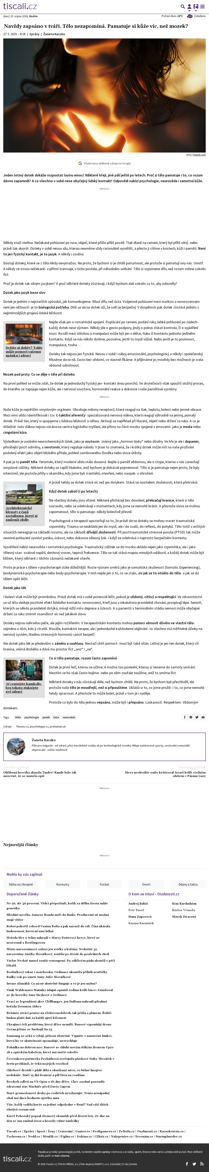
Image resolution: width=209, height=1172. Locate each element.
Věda (18, 717)
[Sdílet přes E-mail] (203, 717)
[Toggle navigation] (202, 6)
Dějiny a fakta (188, 884)
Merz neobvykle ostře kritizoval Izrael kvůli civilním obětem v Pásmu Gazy (165, 774)
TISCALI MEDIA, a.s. (68, 1164)
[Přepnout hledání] (183, 6)
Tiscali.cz (14, 1131)
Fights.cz (67, 1136)
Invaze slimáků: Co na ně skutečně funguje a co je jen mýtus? (52, 984)
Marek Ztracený (184, 917)
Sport (41, 1131)
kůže (56, 717)
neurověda (69, 717)
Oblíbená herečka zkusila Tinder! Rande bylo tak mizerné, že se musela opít (39, 774)
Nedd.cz (34, 1136)
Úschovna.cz (16, 1136)
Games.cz (82, 1131)
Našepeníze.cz (122, 1136)
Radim (33, 16)
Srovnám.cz (144, 1136)
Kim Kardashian (184, 904)
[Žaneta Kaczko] (16, 746)
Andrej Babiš (138, 904)
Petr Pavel (136, 910)
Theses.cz (22, 726)
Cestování (65, 1131)
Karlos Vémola (183, 910)
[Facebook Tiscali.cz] (187, 1164)
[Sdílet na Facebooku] (184, 717)
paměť (46, 717)
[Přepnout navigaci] (189, 6)
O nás (125, 1164)
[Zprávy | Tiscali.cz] (20, 6)
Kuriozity (62, 884)
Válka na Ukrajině (21, 884)
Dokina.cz (84, 1136)
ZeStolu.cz (127, 1131)
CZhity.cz (101, 1136)
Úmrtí (146, 884)
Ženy (51, 1131)
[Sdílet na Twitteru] (197, 717)
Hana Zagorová (139, 917)
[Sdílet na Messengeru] (190, 717)
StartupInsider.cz (169, 1136)
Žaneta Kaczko (44, 740)
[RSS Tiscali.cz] (202, 1164)
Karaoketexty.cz (172, 1131)
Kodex (133, 1164)
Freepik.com (199, 154)
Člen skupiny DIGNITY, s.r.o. (95, 1164)
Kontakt (116, 1164)
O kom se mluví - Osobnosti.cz (153, 893)
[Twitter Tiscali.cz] (194, 1164)
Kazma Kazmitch (141, 923)
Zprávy (29, 1131)
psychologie (31, 717)
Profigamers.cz (104, 1131)
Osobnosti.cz (147, 1131)
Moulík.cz (50, 1136)
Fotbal (104, 884)
